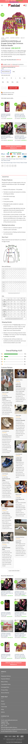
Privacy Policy (4, 690)
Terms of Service (5, 692)
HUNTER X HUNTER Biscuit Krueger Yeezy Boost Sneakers (6, 635)
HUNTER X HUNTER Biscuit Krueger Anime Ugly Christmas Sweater (20, 115)
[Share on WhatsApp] (2, 166)
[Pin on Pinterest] (13, 166)
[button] (2, 5)
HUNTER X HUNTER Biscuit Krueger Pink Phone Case (5, 115)
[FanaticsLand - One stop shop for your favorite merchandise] (14, 5)
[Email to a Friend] (10, 166)
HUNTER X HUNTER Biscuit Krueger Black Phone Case (6, 614)
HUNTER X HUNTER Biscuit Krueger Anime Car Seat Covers (7, 137)
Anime (7, 37)
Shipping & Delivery (6, 676)
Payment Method (5, 678)
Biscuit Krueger (12, 158)
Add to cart (13, 88)
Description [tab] (5, 176)
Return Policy (4, 681)
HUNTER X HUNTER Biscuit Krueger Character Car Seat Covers (20, 614)
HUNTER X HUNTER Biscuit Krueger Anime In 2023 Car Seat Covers (20, 635)
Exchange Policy (5, 687)
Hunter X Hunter (14, 37)
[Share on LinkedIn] (15, 166)
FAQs (2, 709)
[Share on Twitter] (7, 166)
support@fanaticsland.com (11, 720)
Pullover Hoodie (7, 160)
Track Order (4, 706)
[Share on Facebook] (5, 166)
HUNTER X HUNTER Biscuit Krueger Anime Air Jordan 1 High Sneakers (20, 137)
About (2, 701)
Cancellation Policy (6, 684)
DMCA (3, 712)
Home (2, 37)
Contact (3, 704)
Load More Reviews (14, 570)
